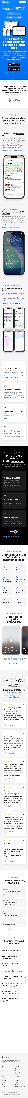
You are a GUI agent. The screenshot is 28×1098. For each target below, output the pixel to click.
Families (18, 570)
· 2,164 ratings (14, 14)
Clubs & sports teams (20, 580)
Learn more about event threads (11, 151)
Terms (16, 1084)
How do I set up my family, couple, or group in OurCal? (11, 992)
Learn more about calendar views (12, 304)
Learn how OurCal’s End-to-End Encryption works (11, 537)
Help (3, 1076)
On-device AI (13, 397)
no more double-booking (11, 377)
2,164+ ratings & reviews (14, 696)
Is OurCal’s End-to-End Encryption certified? (9, 957)
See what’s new (13, 930)
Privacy (16, 1082)
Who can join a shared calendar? (12, 971)
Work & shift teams (19, 591)
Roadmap (4, 1072)
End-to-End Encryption (18, 659)
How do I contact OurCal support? (10, 1000)
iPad (11, 1042)
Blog (3, 1084)
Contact (3, 1086)
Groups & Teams (18, 1072)
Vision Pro (19, 1042)
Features (4, 1068)
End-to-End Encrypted (14, 59)
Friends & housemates (7, 580)
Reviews (3, 1074)
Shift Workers (18, 1074)
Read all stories (13, 663)
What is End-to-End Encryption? (12, 951)
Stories (3, 1082)
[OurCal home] (5, 2)
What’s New (4, 1070)
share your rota (12, 435)
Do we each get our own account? (10, 965)
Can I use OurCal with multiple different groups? (12, 977)
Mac (14, 1042)
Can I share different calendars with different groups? (12, 985)
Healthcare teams (6, 591)
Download (22, 2)
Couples (5, 570)
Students (6, 602)
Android (14, 1044)
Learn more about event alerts (11, 227)
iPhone (8, 1042)
